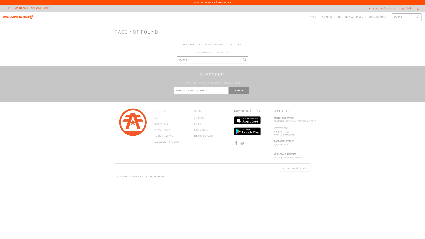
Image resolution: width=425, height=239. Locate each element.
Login (408, 8)
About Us (199, 118)
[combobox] (407, 17)
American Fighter (131, 176)
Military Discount (203, 135)
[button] (314, 17)
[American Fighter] (18, 17)
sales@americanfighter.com (289, 157)
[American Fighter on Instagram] (8, 8)
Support (198, 123)
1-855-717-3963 (20, 8)
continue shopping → (221, 52)
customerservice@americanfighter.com (296, 121)
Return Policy (162, 123)
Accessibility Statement (167, 141)
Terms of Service (163, 135)
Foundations (201, 129)
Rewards (36, 8)
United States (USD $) (380, 8)
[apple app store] (247, 123)
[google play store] (247, 134)
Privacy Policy (162, 129)
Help (47, 8)
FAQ (156, 118)
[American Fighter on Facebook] (3, 8)
